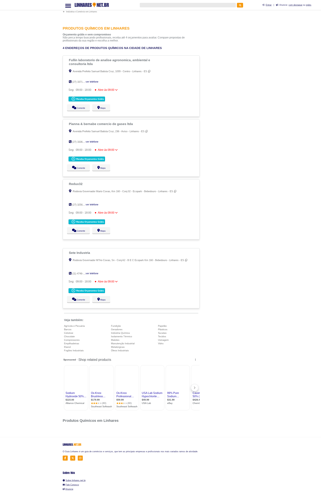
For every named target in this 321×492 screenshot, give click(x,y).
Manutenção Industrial (123, 343)
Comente (78, 108)
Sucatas (162, 333)
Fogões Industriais (74, 350)
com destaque (295, 5)
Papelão (162, 326)
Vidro (161, 343)
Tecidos (162, 336)
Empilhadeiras (71, 343)
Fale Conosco (72, 484)
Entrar (269, 5)
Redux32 (76, 184)
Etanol (67, 347)
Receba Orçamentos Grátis (90, 99)
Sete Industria (80, 253)
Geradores (116, 329)
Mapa (102, 108)
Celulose (68, 333)
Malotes (115, 340)
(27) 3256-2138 (80, 204)
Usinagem (163, 340)
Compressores (72, 340)
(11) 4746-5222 (80, 273)
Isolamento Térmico (121, 336)
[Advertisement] (133, 11)
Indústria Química (120, 333)
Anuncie (69, 489)
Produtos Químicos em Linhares (91, 420)
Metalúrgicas (118, 347)
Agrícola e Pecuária (74, 326)
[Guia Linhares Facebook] (66, 458)
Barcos (67, 329)
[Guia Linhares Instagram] (81, 458)
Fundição (116, 326)
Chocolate (69, 336)
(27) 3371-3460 (80, 81)
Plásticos (162, 329)
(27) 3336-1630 (80, 141)
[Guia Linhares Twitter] (73, 458)
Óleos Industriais (120, 350)
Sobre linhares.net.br (76, 480)
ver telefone (92, 81)
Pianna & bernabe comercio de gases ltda (101, 124)
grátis (308, 5)
